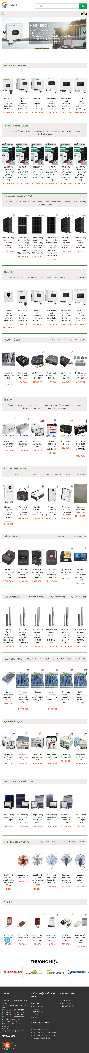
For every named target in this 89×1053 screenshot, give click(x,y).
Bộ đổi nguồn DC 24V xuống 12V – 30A (66, 375)
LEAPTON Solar (20, 202)
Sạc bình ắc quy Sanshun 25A (80, 757)
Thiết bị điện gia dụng (16, 841)
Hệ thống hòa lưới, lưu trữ (34, 131)
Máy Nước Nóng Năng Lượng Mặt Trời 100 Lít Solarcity (80, 697)
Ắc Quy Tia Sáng (44, 408)
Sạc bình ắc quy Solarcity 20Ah (37, 757)
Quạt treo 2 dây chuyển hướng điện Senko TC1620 (66, 879)
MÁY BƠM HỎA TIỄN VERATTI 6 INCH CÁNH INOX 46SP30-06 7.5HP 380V (22, 636)
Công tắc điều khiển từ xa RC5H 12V (51, 937)
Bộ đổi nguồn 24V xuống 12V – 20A (80, 375)
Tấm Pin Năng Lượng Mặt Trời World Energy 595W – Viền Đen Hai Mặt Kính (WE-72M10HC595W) (38, 245)
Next (84, 32)
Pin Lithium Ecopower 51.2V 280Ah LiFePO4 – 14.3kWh (8, 512)
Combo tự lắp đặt (16, 131)
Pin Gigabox (67, 474)
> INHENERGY (36, 1018)
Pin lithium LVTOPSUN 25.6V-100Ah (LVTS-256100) (66, 511)
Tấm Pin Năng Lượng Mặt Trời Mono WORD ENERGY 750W (66, 243)
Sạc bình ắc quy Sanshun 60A (37, 444)
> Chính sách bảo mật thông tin (43, 1035)
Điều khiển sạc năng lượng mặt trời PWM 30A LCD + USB (80, 575)
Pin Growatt (56, 474)
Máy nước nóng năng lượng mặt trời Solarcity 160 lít (23, 697)
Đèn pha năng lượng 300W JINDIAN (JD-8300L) (51, 818)
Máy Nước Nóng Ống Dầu (76, 659)
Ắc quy (8, 400)
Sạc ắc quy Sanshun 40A (66, 756)
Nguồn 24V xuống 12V (77, 340)
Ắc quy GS (28, 405)
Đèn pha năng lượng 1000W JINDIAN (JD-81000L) (8, 818)
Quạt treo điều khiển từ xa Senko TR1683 (80, 879)
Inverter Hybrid (65, 277)
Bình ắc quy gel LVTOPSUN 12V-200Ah (22, 444)
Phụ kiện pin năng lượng (44, 204)
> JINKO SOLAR (37, 1006)
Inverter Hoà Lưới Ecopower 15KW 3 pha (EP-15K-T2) (51, 104)
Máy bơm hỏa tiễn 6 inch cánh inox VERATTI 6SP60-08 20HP (37, 636)
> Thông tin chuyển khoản (41, 1038)
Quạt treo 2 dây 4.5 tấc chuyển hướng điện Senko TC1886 (8, 880)
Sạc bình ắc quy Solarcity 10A (23, 757)
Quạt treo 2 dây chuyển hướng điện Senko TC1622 (51, 879)
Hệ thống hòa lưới (73, 131)
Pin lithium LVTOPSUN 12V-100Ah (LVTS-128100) (23, 511)
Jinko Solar (7, 202)
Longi (75, 202)
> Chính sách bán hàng (40, 1029)
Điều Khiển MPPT (64, 537)
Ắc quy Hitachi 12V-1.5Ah (66, 442)
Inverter (9, 271)
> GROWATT (36, 1009)
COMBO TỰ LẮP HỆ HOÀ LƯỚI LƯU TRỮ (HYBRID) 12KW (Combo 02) (37, 173)
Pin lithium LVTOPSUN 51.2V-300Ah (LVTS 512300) (51, 511)
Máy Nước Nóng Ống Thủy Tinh (52, 659)
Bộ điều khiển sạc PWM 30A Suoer (66, 572)
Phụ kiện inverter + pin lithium (18, 277)
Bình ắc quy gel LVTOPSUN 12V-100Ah (8, 444)
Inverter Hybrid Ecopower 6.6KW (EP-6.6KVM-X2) (8, 315)
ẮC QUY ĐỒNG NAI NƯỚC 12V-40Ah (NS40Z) (51, 445)
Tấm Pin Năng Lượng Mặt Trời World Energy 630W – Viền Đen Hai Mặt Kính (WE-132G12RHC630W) (24, 245)
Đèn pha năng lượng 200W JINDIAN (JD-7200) (66, 818)
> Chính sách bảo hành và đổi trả (43, 1032)
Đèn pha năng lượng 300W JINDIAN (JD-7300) (37, 818)
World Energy (56, 202)
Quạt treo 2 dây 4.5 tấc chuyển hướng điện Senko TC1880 (37, 880)
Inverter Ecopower (15, 65)
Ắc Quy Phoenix (60, 408)
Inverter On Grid (52, 277)
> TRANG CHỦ (65, 1003)
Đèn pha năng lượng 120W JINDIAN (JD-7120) (80, 818)
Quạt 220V (45, 842)
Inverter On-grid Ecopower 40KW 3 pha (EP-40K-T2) (8, 104)
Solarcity (82, 202)
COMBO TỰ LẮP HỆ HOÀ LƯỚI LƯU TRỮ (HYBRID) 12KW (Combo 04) (8, 173)
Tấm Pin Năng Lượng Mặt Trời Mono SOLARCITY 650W (8, 243)
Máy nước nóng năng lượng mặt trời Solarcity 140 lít (51, 697)
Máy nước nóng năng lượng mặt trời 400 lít (8, 696)
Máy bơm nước (12, 596)
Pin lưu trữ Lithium (15, 468)
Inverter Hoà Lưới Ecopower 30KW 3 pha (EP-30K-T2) (23, 104)
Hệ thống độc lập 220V (55, 131)
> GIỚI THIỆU (65, 1000)
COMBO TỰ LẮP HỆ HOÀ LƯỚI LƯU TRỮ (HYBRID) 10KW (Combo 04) (66, 173)
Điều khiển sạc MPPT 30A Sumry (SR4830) (22, 573)
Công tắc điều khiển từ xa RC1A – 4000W (80, 939)
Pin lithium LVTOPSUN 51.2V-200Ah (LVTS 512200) (37, 511)
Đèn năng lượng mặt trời (18, 781)
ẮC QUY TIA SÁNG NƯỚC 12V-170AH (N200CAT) (80, 445)
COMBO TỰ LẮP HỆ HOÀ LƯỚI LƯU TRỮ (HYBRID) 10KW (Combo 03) (80, 173)
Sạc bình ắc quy (13, 721)
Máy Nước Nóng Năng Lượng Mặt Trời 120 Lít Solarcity (66, 697)
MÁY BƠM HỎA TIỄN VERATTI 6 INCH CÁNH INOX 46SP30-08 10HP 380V (8, 636)
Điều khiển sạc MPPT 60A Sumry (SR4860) (37, 573)
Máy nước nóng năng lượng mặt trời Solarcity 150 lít (37, 697)
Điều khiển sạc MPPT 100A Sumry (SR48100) (51, 573)
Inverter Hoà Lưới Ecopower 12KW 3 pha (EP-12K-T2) (66, 104)
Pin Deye (33, 474)
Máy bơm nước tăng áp (59, 597)
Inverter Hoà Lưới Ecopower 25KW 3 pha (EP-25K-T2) (37, 104)
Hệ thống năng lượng (16, 125)
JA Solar (67, 202)
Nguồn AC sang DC (59, 340)
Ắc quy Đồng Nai (29, 408)
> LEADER (34, 1015)
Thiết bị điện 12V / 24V (77, 842)
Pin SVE (24, 474)
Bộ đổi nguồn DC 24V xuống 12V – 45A (51, 375)
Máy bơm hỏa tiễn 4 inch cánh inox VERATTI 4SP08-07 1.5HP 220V (80, 636)
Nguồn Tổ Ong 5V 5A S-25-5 (8, 375)
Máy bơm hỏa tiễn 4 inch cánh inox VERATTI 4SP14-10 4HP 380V (66, 636)
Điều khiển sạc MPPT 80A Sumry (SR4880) (8, 573)
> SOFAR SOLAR (37, 1012)
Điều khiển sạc (12, 536)
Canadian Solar (43, 202)
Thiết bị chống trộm (59, 842)
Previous (4, 32)
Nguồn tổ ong (12, 339)
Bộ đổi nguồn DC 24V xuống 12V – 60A (37, 375)
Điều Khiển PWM (80, 537)
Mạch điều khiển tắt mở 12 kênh (66, 937)
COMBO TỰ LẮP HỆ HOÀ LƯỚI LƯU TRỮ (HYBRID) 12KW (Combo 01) (51, 173)
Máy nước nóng (13, 658)
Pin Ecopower (44, 474)
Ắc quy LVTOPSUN (15, 405)
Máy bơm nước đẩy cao (38, 597)
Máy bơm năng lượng (78, 597)
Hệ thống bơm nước (44, 134)
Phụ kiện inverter (79, 277)
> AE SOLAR (35, 1003)
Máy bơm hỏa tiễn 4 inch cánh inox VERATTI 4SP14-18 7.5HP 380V (51, 636)
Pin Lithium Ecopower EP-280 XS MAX (80, 509)
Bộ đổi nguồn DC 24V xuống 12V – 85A (22, 375)
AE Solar (31, 202)
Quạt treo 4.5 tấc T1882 (23, 876)
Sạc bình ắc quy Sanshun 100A (52, 757)
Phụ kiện (8, 902)
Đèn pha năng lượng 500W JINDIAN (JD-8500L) (22, 818)
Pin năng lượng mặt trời (18, 196)
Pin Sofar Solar (80, 474)
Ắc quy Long (76, 405)
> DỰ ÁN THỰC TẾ (67, 1006)
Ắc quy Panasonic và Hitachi (46, 405)
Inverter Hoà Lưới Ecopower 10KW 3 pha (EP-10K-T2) (80, 104)
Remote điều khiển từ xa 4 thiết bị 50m (37, 937)
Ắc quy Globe (64, 405)
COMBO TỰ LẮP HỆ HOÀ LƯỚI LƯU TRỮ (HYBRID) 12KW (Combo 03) (22, 173)
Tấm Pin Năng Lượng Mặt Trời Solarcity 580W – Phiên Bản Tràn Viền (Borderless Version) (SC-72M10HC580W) (52, 247)
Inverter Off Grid (37, 277)
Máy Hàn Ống (32, 659)
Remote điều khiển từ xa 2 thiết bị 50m (23, 937)
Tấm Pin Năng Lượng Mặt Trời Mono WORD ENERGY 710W (80, 243)
